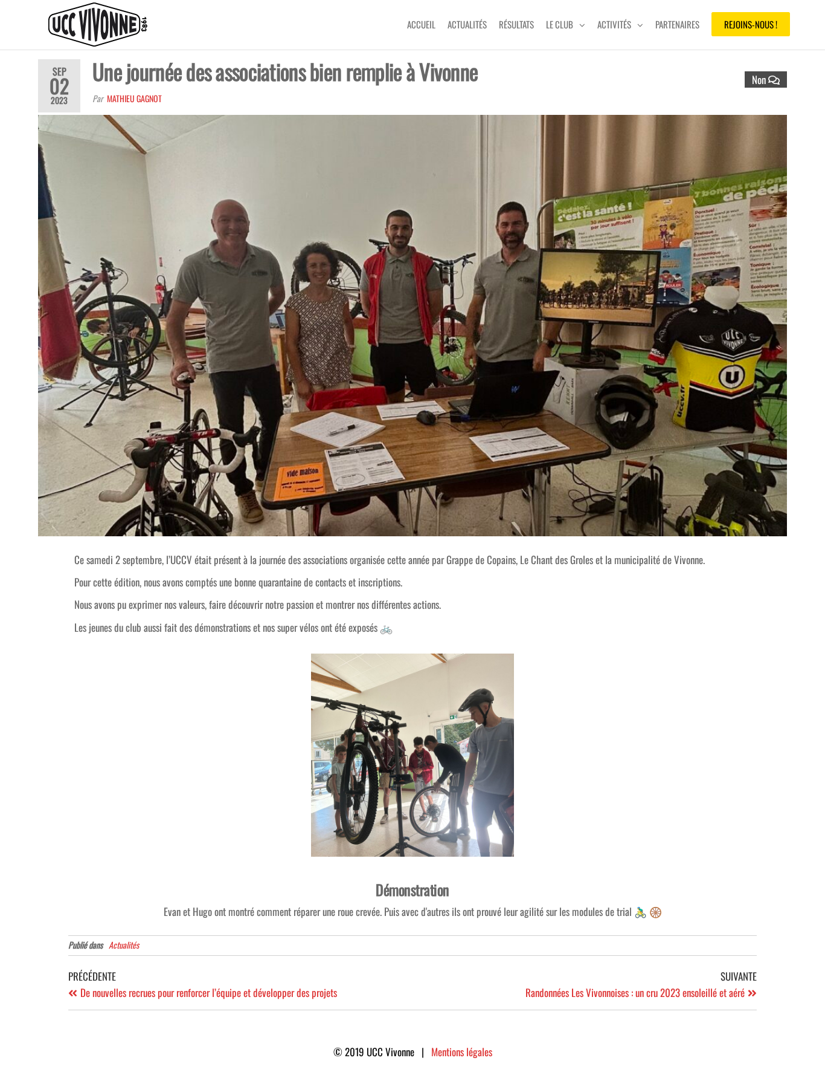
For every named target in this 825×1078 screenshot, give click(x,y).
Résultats (516, 24)
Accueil (421, 24)
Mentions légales (461, 1051)
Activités (614, 24)
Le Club (559, 24)
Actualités (467, 24)
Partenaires (677, 24)
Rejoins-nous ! (750, 24)
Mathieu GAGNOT (134, 98)
